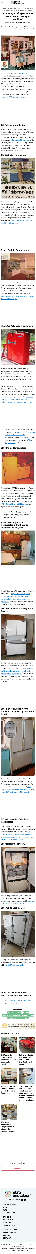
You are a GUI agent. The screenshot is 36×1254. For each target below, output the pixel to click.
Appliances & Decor (14, 1012)
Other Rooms (9, 1225)
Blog (5, 1210)
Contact (7, 1238)
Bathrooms (8, 1220)
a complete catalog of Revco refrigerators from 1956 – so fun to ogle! (17, 296)
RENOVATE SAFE (9, 1204)
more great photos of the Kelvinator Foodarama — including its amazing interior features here (17, 399)
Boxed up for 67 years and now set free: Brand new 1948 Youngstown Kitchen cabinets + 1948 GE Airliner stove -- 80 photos (26, 1093)
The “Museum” (9, 1213)
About (6, 1207)
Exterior (7, 1223)
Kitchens (7, 1217)
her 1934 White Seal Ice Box (15, 965)
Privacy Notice (9, 1232)
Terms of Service (11, 1230)
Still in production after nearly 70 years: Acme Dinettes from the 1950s (26, 1059)
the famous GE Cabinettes (21, 140)
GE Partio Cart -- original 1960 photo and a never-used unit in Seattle (9, 1059)
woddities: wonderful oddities (21, 10)
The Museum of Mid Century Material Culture (18, 1015)
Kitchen (26, 1012)
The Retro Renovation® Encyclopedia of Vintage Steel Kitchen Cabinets (8, 1126)
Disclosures (8, 1235)
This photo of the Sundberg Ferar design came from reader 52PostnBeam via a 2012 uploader (17, 789)
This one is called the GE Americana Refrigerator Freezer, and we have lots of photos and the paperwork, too (17, 671)
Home (4, 8)
